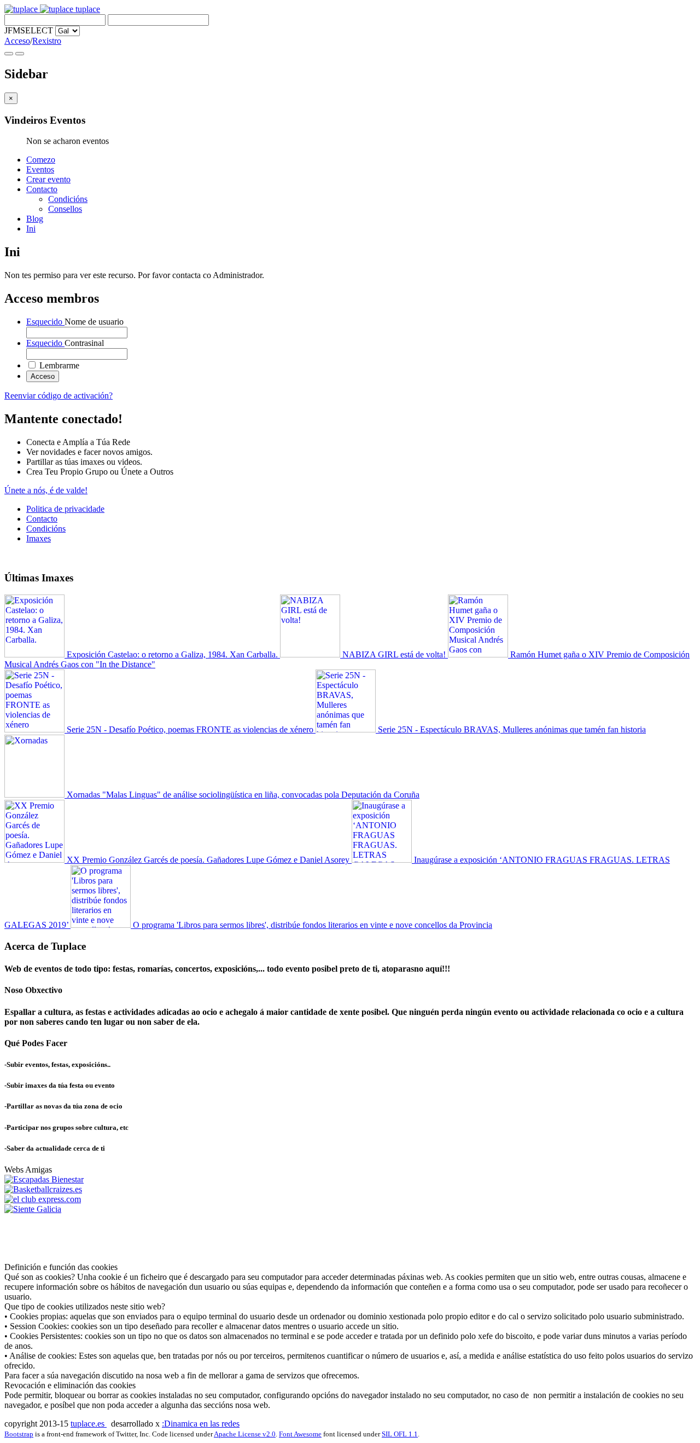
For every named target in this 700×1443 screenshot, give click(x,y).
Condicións (68, 199)
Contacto (41, 189)
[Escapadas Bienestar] (44, 1179)
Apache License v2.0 (245, 1434)
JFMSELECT (28, 30)
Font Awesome (300, 1434)
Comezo (40, 159)
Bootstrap (18, 1434)
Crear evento (48, 179)
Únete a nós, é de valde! (46, 490)
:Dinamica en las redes (201, 1423)
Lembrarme (58, 365)
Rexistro (46, 40)
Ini (31, 228)
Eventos (40, 169)
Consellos (65, 208)
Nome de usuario (75, 321)
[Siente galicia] (32, 1209)
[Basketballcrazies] (43, 1189)
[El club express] (42, 1199)
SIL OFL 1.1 (400, 1434)
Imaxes (38, 538)
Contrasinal (65, 343)
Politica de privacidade (65, 508)
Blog (34, 218)
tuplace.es (89, 1423)
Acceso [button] (17, 40)
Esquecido (45, 321)
